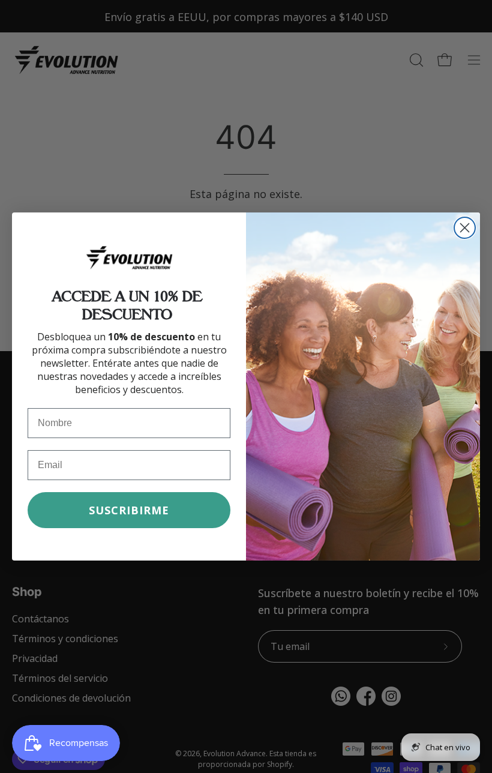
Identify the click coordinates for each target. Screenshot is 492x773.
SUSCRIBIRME (129, 510)
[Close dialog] (464, 227)
